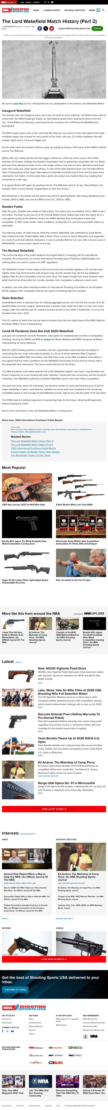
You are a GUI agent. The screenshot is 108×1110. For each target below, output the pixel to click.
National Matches (74, 10)
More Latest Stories (64, 809)
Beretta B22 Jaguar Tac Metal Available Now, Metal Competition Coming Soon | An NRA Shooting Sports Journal (93, 640)
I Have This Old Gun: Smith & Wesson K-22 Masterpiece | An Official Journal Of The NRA (13, 637)
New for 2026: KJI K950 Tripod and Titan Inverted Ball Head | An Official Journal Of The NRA (25, 889)
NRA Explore (61, 1025)
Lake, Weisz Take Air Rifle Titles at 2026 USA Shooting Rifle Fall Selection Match (69, 692)
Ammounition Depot (12, 883)
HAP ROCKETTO (73, 429)
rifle (13, 429)
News (36, 10)
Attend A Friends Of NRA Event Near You (94, 1092)
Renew (28, 2)
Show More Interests (65, 959)
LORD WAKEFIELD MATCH (32, 429)
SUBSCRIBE (15, 989)
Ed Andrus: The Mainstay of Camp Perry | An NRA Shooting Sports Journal (38, 637)
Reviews (6, 928)
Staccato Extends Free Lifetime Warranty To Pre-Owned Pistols (69, 716)
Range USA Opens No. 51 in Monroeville (66, 783)
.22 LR (44, 432)
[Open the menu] (98, 10)
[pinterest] (52, 27)
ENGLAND (46, 429)
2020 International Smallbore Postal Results (39, 420)
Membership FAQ (90, 1026)
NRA (34, 883)
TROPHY (21, 432)
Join (22, 2)
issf (52, 429)
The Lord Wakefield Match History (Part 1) (32, 444)
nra (59, 883)
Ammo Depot (26, 883)
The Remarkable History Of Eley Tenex (30, 455)
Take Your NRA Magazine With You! (12, 1092)
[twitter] (46, 27)
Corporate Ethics (34, 1106)
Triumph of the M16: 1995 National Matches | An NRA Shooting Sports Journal (67, 636)
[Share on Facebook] (40, 27)
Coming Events (51, 10)
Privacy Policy (7, 1106)
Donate (36, 2)
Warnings (48, 1106)
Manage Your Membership (93, 1030)
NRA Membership (90, 1019)
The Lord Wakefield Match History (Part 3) (32, 441)
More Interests (27, 834)
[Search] (103, 10)
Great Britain (60, 429)
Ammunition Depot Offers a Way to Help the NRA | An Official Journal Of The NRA (26, 877)
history (81, 883)
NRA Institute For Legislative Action (67, 1020)
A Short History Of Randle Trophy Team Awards (35, 452)
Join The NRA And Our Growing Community (39, 1093)
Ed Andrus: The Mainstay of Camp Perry (66, 762)
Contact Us (6, 1019)
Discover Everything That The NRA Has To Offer (67, 1093)
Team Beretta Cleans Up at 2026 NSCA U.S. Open (69, 740)
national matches (69, 883)
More (17, 662)
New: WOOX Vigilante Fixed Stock (62, 668)
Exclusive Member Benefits (94, 1022)
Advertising (6, 1022)
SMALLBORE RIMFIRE (33, 432)
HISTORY (19, 429)
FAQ (58, 1106)
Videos (59, 928)
